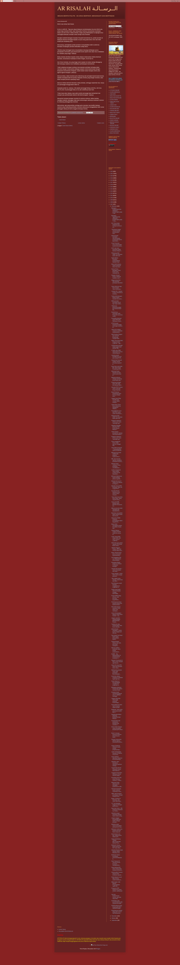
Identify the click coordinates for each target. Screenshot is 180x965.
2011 (111, 195)
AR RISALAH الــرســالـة (87, 8)
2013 (111, 191)
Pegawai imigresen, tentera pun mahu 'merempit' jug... (116, 422)
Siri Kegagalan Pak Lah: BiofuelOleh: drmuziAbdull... (116, 559)
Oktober (114, 918)
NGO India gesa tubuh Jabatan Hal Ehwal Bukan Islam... (117, 544)
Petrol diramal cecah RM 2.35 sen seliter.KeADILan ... (116, 878)
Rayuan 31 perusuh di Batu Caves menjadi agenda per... (117, 662)
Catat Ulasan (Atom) (67, 125)
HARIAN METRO (114, 110)
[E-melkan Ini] (87, 112)
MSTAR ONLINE (114, 125)
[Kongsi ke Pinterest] (92, 112)
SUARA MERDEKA (115, 92)
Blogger (98, 948)
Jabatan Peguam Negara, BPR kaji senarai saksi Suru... (117, 549)
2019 (111, 178)
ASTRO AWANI (114, 99)
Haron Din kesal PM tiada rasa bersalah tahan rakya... (116, 666)
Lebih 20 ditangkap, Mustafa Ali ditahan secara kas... (116, 753)
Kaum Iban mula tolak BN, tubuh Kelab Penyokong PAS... (116, 368)
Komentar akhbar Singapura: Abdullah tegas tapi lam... (117, 677)
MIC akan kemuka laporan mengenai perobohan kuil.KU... (117, 460)
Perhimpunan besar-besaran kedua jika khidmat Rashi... (116, 603)
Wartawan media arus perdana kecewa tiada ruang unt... (116, 830)
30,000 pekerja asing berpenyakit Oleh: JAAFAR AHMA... (116, 907)
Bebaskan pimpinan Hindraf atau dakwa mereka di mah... (116, 689)
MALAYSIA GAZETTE (115, 96)
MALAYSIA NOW (114, 133)
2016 (111, 184)
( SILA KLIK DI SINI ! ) (114, 81)
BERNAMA (113, 116)
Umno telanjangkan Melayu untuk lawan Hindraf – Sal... (116, 614)
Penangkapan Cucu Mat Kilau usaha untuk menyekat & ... (117, 412)
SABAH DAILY (113, 114)
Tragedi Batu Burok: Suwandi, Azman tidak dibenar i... (116, 769)
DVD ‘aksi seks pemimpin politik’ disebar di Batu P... (116, 249)
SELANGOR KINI (114, 108)
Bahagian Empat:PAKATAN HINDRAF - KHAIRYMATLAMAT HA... (116, 210)
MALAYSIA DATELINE (115, 97)
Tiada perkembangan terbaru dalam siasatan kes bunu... (116, 297)
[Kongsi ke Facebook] (91, 112)
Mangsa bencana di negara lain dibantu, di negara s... (116, 482)
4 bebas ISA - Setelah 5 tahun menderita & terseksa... (117, 293)
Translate (120, 27)
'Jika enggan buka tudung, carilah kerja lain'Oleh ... (117, 580)
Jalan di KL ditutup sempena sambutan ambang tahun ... (116, 331)
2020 (111, 175)
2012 (111, 193)
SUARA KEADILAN (115, 106)
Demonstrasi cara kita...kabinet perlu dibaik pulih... (116, 835)
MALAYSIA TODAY (115, 112)
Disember (114, 206)
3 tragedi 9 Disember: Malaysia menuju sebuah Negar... (116, 774)
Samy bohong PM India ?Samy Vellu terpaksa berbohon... (117, 869)
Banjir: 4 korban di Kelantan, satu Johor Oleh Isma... (116, 800)
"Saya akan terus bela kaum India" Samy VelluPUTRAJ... (116, 498)
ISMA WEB (113, 94)
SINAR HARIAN (114, 120)
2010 (111, 197)
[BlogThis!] (88, 112)
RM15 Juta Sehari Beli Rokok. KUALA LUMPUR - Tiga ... (117, 342)
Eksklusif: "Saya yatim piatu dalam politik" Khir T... (116, 711)
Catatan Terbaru (62, 123)
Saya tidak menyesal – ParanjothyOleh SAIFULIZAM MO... (116, 449)
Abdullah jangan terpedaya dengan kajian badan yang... (117, 814)
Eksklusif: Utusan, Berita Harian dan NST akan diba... (116, 846)
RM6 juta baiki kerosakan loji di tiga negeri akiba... (116, 302)
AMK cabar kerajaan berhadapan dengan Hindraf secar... (117, 795)
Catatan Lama (100, 123)
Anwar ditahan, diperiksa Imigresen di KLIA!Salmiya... (116, 758)
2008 (111, 202)
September (114, 920)
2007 (111, 204)
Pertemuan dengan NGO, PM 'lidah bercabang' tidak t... (116, 384)
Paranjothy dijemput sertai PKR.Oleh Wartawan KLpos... (116, 320)
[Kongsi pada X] (89, 112)
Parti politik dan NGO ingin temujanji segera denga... (116, 706)
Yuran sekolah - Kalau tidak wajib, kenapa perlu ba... (116, 575)
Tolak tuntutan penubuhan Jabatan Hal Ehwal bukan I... (116, 433)
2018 (111, 180)
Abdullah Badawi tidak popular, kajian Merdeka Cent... (117, 851)
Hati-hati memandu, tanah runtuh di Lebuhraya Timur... (116, 790)
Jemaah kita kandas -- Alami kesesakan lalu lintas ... (116, 570)
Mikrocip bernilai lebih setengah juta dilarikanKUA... (116, 509)
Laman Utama (62, 929)
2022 (111, 171)
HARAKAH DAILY (114, 127)
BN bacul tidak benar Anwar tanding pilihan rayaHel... (116, 477)
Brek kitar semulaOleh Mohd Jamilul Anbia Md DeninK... (116, 514)
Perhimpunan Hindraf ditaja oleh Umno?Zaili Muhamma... (116, 912)
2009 (111, 199)
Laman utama (81, 123)
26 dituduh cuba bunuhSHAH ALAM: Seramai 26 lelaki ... (116, 902)
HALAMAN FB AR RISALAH (66, 931)
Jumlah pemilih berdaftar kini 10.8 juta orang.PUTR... (116, 357)
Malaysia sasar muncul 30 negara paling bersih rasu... (116, 826)
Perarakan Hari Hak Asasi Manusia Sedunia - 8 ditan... (116, 779)
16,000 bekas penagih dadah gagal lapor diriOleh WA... (117, 347)
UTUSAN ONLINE (114, 90)
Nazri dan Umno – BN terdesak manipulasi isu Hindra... (117, 810)
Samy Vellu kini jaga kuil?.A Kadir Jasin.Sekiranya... (116, 288)
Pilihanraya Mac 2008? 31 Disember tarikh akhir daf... (116, 254)
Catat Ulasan (62, 119)
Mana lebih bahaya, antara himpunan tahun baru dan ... (116, 265)
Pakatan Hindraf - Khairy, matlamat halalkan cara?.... (116, 277)
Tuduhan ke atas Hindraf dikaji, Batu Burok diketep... (116, 625)
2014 (111, 188)
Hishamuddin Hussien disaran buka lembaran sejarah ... (117, 874)
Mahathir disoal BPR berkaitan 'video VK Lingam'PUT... (116, 487)
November (114, 916)
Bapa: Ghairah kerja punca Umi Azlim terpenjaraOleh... (116, 554)
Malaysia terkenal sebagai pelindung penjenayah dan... (116, 379)
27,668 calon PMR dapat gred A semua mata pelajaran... (116, 352)
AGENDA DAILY (114, 129)
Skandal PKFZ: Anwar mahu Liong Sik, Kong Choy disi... (117, 388)
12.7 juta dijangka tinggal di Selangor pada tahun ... (116, 805)
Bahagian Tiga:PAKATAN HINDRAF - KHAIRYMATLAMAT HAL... (116, 218)
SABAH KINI (113, 105)
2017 (111, 182)
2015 (111, 186)
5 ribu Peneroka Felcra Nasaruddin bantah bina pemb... (116, 244)
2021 (111, 173)
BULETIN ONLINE (114, 118)
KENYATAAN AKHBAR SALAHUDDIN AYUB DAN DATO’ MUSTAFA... (116, 238)
